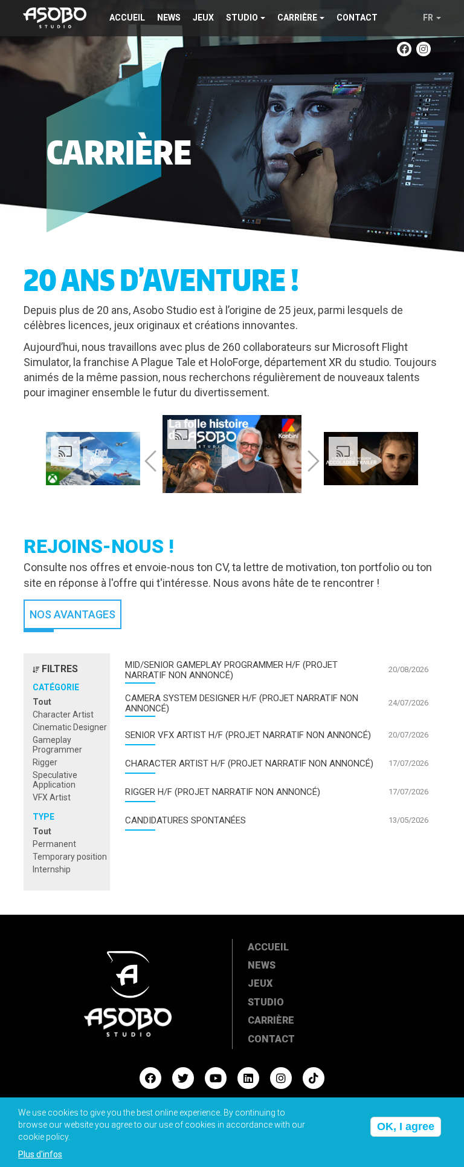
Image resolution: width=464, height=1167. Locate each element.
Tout (42, 702)
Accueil (127, 17)
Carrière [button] (297, 17)
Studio (266, 1002)
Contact (357, 17)
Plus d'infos (40, 1154)
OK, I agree (405, 1126)
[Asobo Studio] (54, 16)
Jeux (203, 17)
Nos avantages (72, 614)
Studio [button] (242, 17)
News (169, 17)
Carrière (271, 1020)
